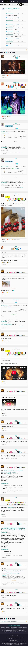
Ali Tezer (3, 131)
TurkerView (21, 187)
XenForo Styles (18, 638)
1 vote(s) (17, 13)
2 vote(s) (17, 17)
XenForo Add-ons (11, 638)
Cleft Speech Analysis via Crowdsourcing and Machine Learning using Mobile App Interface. (12, 527)
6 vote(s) (17, 45)
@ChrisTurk (10, 507)
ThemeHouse (21, 637)
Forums (6, 1)
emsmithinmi (16, 299)
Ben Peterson (4, 305)
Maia (16, 123)
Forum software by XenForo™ (14, 635)
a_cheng (9, 473)
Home (2, 1)
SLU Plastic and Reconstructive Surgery (16, 529)
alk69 (16, 246)
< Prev (2, 52)
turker (16, 269)
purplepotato (16, 82)
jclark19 (16, 55)
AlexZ (16, 193)
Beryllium (12, 640)
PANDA (6, 133)
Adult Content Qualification (6, 324)
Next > (13, 52)
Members (13, 1)
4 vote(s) (17, 24)
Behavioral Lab (4, 166)
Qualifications (4, 147)
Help (16, 640)
